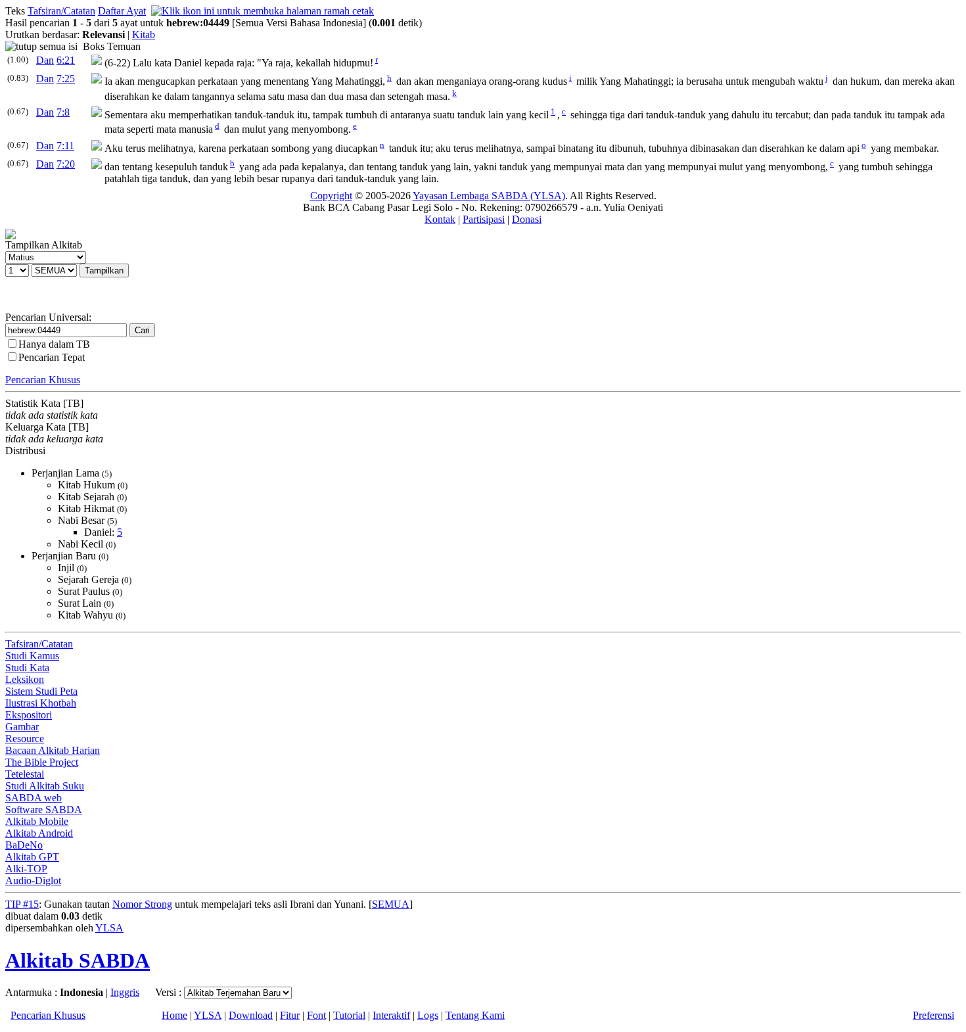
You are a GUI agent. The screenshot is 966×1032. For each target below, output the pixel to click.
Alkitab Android (39, 833)
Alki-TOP (26, 868)
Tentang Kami (475, 1015)
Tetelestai (24, 774)
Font (316, 1015)
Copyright (331, 195)
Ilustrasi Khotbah (40, 703)
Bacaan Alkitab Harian (52, 750)
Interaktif (391, 1015)
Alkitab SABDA (77, 960)
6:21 (66, 60)
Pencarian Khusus (42, 379)
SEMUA (390, 904)
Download (251, 1015)
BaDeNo (24, 845)
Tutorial (349, 1015)
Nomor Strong (142, 904)
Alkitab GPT (32, 856)
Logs (427, 1015)
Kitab (143, 34)
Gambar (22, 726)
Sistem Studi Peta (41, 691)
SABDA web (33, 797)
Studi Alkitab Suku (44, 785)
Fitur (290, 1015)
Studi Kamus (32, 655)
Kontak (440, 219)
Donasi (526, 219)
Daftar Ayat (122, 10)
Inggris (124, 992)
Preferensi (933, 1015)
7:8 (63, 112)
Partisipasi (484, 219)
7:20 (66, 164)
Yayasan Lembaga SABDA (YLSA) (489, 195)
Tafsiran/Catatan (61, 10)
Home (174, 1015)
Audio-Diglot (33, 880)
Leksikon (24, 679)
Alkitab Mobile (36, 821)
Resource (24, 738)
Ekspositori (28, 714)
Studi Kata (27, 667)
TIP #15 (22, 904)
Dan (45, 60)
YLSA (109, 927)
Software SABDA (43, 809)
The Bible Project (41, 762)
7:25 (66, 78)
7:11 (65, 145)
